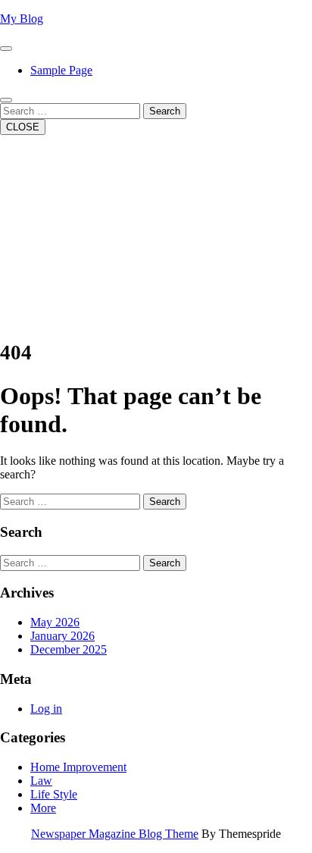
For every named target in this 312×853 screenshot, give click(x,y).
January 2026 (62, 635)
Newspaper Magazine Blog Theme (114, 833)
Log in (46, 708)
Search (164, 111)
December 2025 (68, 649)
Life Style (53, 794)
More (43, 807)
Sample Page (61, 70)
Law (41, 780)
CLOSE (22, 127)
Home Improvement (78, 766)
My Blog (21, 18)
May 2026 (55, 622)
